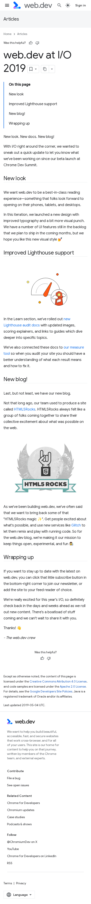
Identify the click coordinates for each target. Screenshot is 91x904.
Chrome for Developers (23, 803)
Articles (11, 19)
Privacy (21, 883)
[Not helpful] (37, 43)
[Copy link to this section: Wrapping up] (38, 557)
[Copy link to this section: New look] (30, 178)
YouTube (13, 849)
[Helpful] (30, 43)
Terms (8, 883)
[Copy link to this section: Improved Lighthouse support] (78, 253)
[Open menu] (7, 5)
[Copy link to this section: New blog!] (31, 379)
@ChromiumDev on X (22, 842)
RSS (9, 863)
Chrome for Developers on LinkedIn (31, 856)
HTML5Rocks (24, 409)
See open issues (18, 785)
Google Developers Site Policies (51, 691)
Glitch (76, 525)
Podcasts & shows (19, 824)
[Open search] (59, 5)
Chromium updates (20, 810)
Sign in (80, 5)
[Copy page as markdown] (45, 69)
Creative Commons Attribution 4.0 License (58, 681)
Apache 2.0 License (73, 686)
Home (7, 34)
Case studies (16, 817)
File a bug (13, 778)
